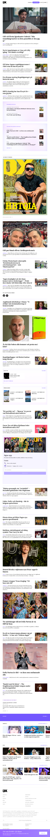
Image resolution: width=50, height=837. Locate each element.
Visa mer (43, 370)
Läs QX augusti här (7, 217)
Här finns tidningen (29, 802)
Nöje (8, 135)
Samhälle (5, 794)
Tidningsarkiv (28, 800)
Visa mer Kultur (42, 765)
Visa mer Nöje (43, 745)
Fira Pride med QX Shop (14, 115)
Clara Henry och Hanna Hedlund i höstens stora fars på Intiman (21, 109)
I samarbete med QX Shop (12, 113)
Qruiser (4, 802)
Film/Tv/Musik (10, 129)
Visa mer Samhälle (42, 723)
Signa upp (43, 833)
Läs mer (4, 710)
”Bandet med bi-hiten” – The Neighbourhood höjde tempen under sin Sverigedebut (21, 137)
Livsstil (4, 798)
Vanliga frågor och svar (30, 798)
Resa (4, 800)
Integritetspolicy (29, 804)
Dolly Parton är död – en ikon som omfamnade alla (20, 131)
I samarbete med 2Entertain (13, 107)
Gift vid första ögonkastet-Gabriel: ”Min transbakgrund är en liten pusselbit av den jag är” (21, 144)
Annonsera (27, 794)
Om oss (26, 796)
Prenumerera (36, 2)
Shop (4, 804)
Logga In (30, 2)
